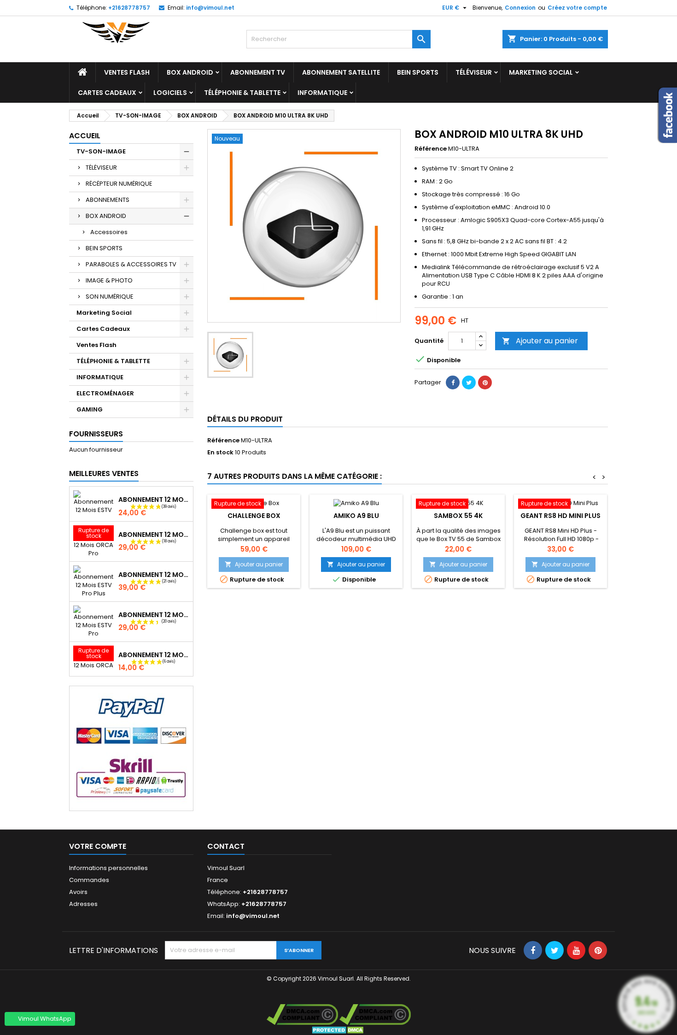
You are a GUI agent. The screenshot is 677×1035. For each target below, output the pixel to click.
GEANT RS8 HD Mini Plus (560, 515)
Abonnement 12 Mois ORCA (153, 655)
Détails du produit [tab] (245, 419)
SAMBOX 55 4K (458, 515)
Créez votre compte (577, 8)
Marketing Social (541, 72)
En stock (220, 452)
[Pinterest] (485, 382)
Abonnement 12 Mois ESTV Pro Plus (153, 574)
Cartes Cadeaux (107, 92)
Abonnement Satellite (341, 72)
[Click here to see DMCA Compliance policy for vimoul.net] (375, 1014)
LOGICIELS (170, 92)
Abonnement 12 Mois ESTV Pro (153, 614)
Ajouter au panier (540, 340)
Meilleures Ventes (104, 473)
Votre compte (97, 846)
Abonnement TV (257, 72)
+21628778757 (129, 8)
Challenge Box (254, 515)
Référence (430, 149)
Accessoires (109, 232)
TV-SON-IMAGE (101, 151)
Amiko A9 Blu (356, 515)
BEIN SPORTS (417, 72)
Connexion (520, 8)
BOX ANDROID (190, 72)
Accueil (84, 135)
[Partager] (453, 382)
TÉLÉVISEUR (473, 72)
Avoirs (78, 892)
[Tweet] (469, 382)
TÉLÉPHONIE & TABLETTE (242, 92)
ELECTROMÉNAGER (105, 393)
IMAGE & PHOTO (109, 280)
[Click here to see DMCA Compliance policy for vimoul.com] (302, 1014)
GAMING (89, 409)
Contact (226, 846)
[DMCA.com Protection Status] (338, 1029)
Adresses (83, 904)
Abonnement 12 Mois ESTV (153, 499)
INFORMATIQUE (322, 92)
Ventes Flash (127, 72)
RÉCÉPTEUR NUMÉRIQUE (119, 183)
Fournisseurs (96, 434)
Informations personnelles (108, 868)
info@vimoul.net (210, 8)
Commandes (89, 880)
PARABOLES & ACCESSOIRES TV (131, 264)
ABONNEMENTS (107, 199)
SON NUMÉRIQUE (110, 296)
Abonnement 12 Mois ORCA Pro (153, 534)
